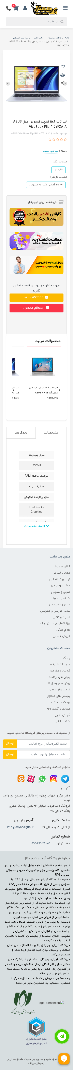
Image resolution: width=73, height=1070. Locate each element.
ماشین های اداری (59, 586)
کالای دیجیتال (62, 566)
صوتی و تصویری (60, 592)
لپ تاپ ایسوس (50, 151)
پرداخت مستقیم (60, 702)
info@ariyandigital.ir (20, 827)
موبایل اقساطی (61, 573)
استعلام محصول (34, 308)
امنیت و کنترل (61, 617)
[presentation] (8, 84)
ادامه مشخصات (35, 526)
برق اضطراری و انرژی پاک (55, 623)
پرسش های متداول (58, 696)
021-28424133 (35, 298)
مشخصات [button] (51, 432)
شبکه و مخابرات (60, 598)
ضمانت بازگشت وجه (58, 709)
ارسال (10, 743)
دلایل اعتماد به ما (59, 664)
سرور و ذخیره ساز (59, 605)
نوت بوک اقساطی (59, 579)
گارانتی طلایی (62, 715)
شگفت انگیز (62, 721)
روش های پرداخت (59, 677)
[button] (18, 7)
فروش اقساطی (61, 636)
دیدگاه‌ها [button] (21, 432)
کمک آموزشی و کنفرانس (55, 611)
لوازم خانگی (63, 630)
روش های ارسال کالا (58, 683)
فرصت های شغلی (59, 690)
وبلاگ (66, 658)
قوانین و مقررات (60, 671)
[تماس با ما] (62, 1036)
